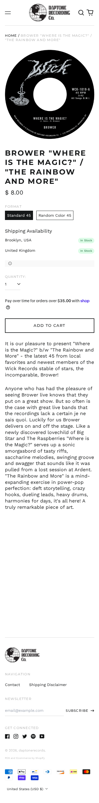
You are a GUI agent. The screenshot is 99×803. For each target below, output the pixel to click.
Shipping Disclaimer (48, 684)
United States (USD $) (25, 789)
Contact (12, 684)
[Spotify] (33, 736)
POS (7, 758)
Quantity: (15, 277)
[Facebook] (7, 736)
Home (11, 35)
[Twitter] (24, 736)
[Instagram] (15, 736)
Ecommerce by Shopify (30, 758)
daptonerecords (32, 750)
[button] (81, 12)
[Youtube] (42, 736)
